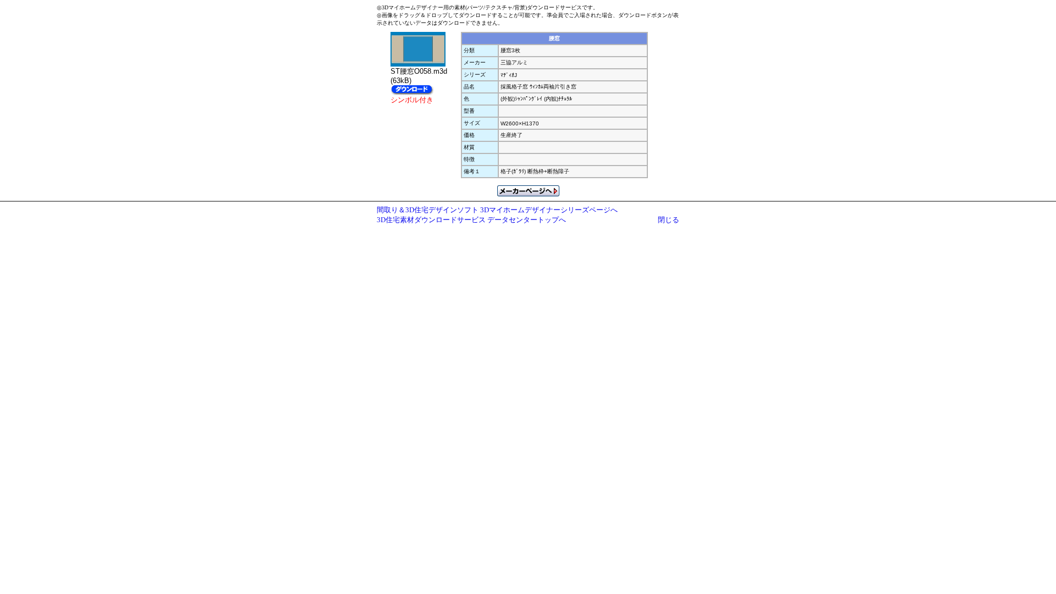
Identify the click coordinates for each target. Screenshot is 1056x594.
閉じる (668, 220)
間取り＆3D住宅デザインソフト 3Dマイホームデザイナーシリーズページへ (497, 210)
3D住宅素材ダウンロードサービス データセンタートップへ (471, 220)
